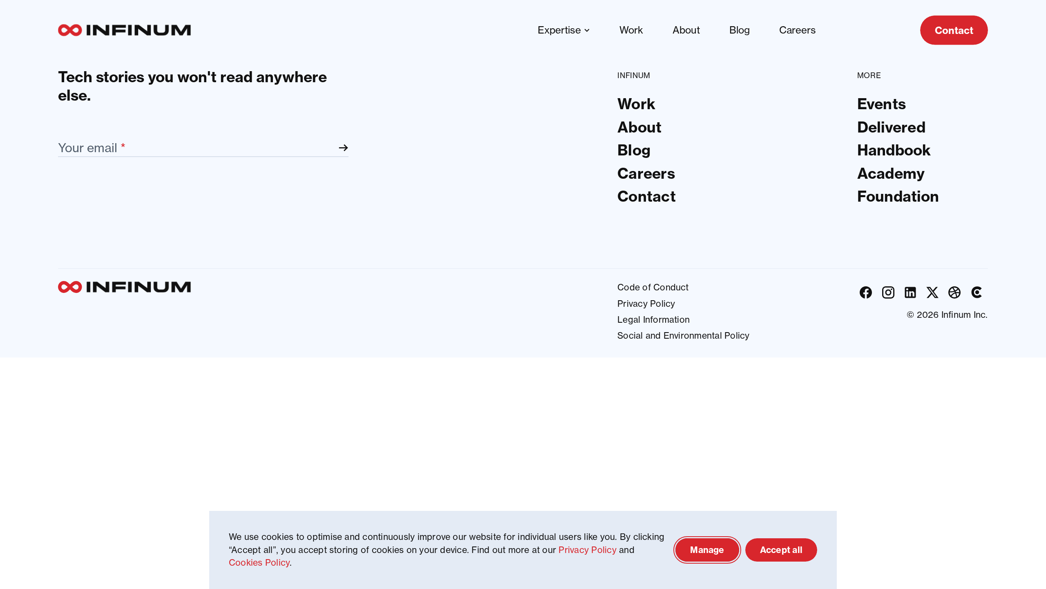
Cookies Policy (259, 562)
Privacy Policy (587, 549)
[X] (932, 292)
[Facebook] (866, 292)
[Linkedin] (910, 292)
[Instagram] (888, 292)
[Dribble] (954, 292)
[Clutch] (977, 292)
